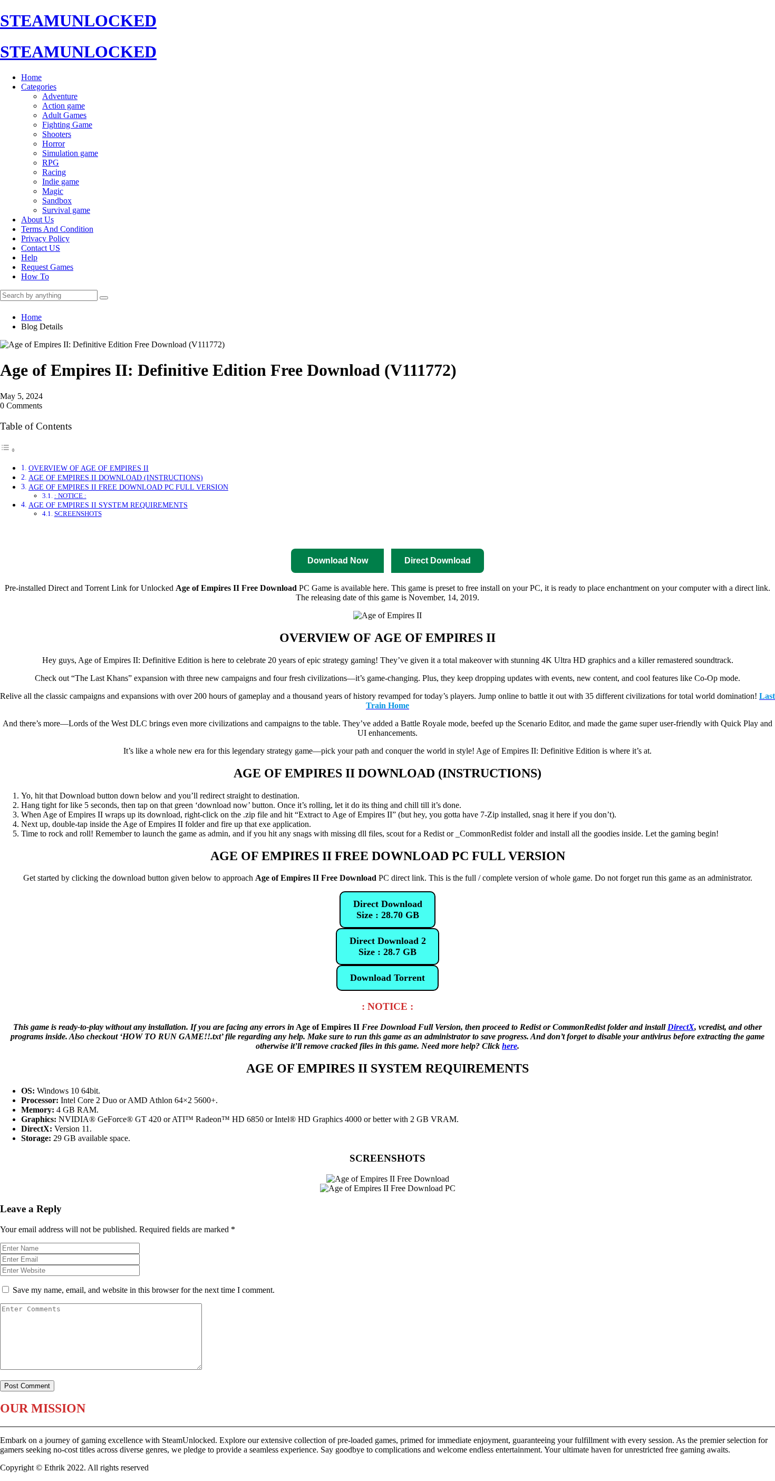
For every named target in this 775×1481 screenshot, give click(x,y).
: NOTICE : (70, 496)
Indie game (60, 181)
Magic (52, 191)
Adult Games (64, 115)
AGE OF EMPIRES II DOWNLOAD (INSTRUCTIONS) (115, 477)
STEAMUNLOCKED (78, 20)
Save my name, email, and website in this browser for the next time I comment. (144, 1289)
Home (31, 77)
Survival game (66, 210)
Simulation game (70, 153)
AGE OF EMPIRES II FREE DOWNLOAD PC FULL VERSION (128, 487)
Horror (53, 143)
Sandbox (57, 200)
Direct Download (253, 533)
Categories (38, 86)
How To (35, 276)
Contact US (40, 247)
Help (29, 257)
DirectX (680, 1026)
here (509, 1045)
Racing (54, 172)
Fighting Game (67, 124)
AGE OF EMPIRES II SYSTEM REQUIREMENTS (108, 505)
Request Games (47, 266)
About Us (37, 219)
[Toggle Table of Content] (8, 449)
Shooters (56, 134)
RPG (50, 162)
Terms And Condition (57, 229)
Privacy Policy (45, 238)
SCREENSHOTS (78, 514)
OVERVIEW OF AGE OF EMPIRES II (88, 468)
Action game (63, 105)
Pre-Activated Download (409, 533)
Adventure (60, 96)
